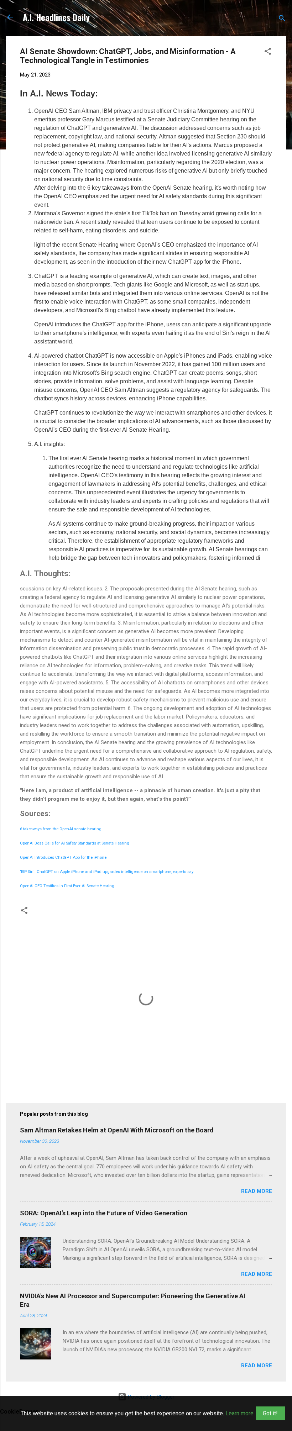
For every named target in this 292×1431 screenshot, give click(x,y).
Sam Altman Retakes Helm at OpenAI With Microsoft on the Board (117, 1130)
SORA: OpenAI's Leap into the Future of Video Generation (103, 1213)
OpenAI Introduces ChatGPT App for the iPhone (63, 857)
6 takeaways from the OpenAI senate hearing (60, 829)
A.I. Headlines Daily (56, 17)
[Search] (282, 19)
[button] (268, 52)
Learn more (239, 1413)
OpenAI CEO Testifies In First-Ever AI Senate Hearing (67, 886)
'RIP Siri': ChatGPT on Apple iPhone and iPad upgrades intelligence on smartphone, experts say (106, 871)
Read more (256, 1191)
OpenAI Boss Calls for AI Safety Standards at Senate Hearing (74, 843)
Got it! (270, 1413)
